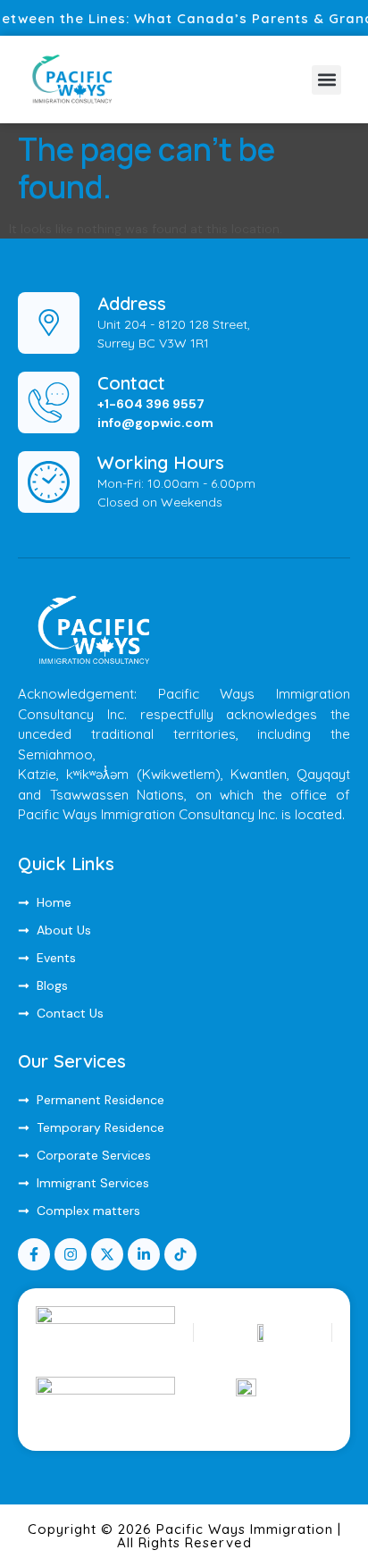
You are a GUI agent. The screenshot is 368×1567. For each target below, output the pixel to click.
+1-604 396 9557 (151, 404)
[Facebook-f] (34, 1254)
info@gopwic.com (155, 423)
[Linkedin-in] (144, 1254)
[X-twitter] (107, 1254)
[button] (326, 80)
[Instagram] (70, 1254)
